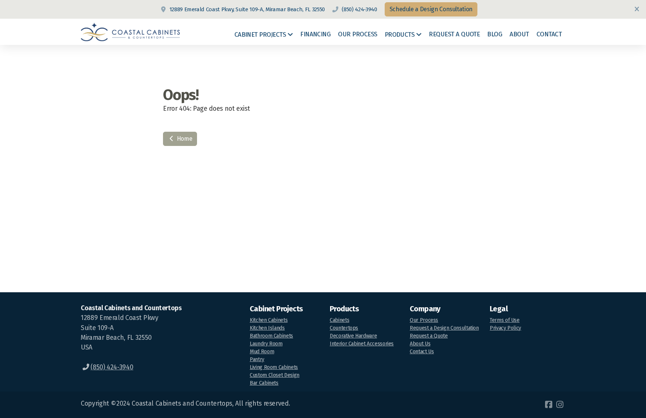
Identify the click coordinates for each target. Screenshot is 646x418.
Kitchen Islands (267, 328)
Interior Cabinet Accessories (362, 344)
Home (183, 138)
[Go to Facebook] (548, 404)
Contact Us (422, 351)
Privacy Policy (505, 328)
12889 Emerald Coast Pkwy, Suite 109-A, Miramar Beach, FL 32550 (247, 9)
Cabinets (339, 320)
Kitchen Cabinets (268, 320)
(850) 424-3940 (359, 9)
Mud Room (262, 351)
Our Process (424, 320)
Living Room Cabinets (274, 367)
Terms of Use (505, 320)
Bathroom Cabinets (271, 336)
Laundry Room (266, 344)
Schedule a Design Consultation (431, 9)
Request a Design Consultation (444, 328)
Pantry (257, 359)
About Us (420, 344)
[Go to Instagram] (559, 404)
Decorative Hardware (353, 336)
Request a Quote (429, 336)
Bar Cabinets (264, 383)
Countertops (344, 328)
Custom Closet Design (274, 375)
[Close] (636, 9)
